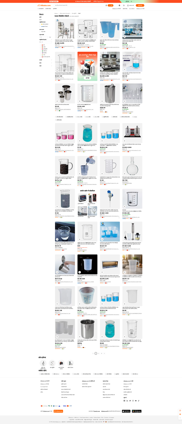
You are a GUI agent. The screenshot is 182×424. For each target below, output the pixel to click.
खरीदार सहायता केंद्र (106, 384)
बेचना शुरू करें (126, 386)
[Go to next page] (104, 353)
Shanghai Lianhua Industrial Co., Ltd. (85, 109)
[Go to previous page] (93, 353)
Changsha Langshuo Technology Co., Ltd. (131, 150)
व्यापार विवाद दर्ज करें (106, 389)
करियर (42, 392)
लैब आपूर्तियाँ (74, 13)
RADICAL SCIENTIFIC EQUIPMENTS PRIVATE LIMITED (87, 150)
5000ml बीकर (76, 374)
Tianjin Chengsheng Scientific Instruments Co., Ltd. (110, 151)
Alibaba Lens (46, 411)
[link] (180, 410)
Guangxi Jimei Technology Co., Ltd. (62, 313)
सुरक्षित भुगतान (63, 384)
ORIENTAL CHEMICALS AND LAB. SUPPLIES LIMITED (110, 47)
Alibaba (56, 13)
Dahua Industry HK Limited (61, 248)
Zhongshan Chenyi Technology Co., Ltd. (131, 248)
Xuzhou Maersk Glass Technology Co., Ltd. (64, 150)
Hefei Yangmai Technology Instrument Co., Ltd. (65, 46)
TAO (102, 417)
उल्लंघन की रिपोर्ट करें (106, 397)
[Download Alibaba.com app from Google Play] (136, 411)
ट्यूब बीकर (117, 374)
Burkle (101, 110)
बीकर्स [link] (79, 13)
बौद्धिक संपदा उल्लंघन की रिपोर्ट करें (109, 394)
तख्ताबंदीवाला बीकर (70, 116)
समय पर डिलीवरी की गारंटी (65, 389)
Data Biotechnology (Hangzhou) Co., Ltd (64, 281)
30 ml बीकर (88, 116)
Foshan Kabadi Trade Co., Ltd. (128, 47)
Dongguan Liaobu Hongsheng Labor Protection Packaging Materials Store (132, 281)
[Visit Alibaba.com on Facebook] (124, 401)
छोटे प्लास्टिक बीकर (60, 116)
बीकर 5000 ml (56, 374)
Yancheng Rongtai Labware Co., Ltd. (85, 46)
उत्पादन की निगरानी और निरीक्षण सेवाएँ (67, 394)
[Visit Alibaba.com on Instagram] (133, 401)
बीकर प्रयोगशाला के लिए (87, 374)
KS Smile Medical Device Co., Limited (85, 281)
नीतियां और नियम (64, 397)
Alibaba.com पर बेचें (127, 384)
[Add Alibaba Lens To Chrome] (58, 411)
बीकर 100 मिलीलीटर (66, 374)
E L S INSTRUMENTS (82, 250)
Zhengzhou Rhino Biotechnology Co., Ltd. (64, 79)
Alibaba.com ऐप (104, 411)
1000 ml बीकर (79, 116)
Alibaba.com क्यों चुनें (45, 384)
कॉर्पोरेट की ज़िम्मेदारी (44, 389)
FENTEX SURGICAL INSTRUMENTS (63, 109)
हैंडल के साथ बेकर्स (126, 374)
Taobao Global (97, 417)
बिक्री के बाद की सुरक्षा (65, 392)
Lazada (91, 417)
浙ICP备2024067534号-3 (127, 421)
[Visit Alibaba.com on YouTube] (136, 401)
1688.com (76, 417)
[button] (106, 5)
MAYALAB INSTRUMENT (127, 111)
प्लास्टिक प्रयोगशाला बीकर (125, 116)
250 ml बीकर (97, 116)
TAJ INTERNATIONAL (127, 183)
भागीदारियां (125, 394)
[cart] (124, 5)
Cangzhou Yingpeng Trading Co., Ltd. (63, 184)
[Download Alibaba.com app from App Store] (126, 411)
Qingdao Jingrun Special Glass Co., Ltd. (130, 217)
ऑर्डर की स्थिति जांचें (127, 389)
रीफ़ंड (104, 392)
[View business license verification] (104, 422)
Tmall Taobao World (84, 417)
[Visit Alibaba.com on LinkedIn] (127, 401)
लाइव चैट (104, 386)
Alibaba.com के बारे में (45, 381)
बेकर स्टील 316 (135, 374)
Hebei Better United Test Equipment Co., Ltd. (110, 79)
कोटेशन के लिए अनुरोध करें (86, 386)
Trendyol (106, 417)
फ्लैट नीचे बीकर (109, 374)
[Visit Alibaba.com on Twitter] (130, 401)
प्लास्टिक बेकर (115, 116)
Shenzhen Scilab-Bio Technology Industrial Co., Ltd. (87, 184)
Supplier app (97, 411)
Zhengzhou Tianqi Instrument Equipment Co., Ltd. (132, 79)
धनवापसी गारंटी (64, 386)
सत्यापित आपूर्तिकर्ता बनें (128, 392)
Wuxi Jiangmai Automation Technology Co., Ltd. (110, 216)
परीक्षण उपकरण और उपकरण (65, 13)
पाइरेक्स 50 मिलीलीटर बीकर (45, 374)
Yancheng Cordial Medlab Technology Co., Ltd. (110, 248)
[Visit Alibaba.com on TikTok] (138, 401)
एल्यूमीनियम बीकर (106, 116)
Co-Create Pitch (44, 386)
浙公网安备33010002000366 (114, 421)
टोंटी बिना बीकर (59, 119)
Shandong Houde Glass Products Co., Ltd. (109, 183)
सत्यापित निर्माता (85, 384)
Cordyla (135, 116)
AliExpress (70, 417)
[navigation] (46, 183)
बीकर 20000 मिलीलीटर (99, 374)
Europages (111, 417)
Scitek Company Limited (105, 281)
